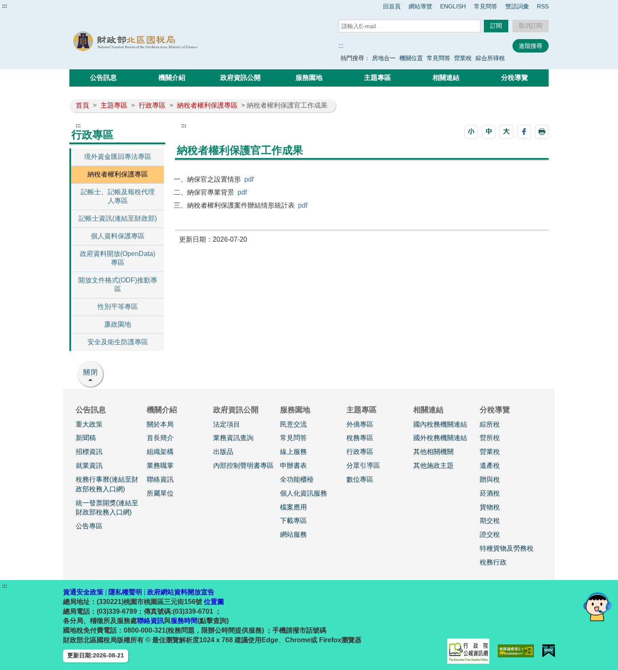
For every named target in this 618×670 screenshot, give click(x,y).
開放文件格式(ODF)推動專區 (117, 285)
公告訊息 (103, 77)
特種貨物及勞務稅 (506, 548)
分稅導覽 (514, 77)
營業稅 (463, 58)
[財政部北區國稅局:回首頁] (165, 41)
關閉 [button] (90, 372)
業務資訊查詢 (233, 437)
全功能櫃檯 (297, 479)
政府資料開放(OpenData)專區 (117, 258)
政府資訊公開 (240, 77)
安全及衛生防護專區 (117, 342)
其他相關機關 (433, 451)
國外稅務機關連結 (440, 437)
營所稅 (490, 437)
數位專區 (359, 479)
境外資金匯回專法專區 (117, 156)
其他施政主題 (433, 465)
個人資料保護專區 (118, 236)
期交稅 (490, 520)
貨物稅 (490, 507)
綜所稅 (490, 424)
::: (4, 6)
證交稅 (490, 534)
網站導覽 (420, 6)
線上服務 (293, 451)
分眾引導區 (363, 465)
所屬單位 (160, 493)
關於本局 (160, 424)
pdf (249, 179)
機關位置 (411, 58)
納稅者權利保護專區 (207, 105)
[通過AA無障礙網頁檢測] (516, 650)
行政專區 (152, 105)
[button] (471, 132)
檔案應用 (293, 507)
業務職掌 (160, 465)
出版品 (223, 451)
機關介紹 (171, 77)
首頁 (82, 105)
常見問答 (485, 6)
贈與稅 (490, 479)
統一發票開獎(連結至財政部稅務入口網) (107, 507)
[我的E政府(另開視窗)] (548, 650)
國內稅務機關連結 (440, 424)
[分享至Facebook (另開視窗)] (524, 132)
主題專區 (377, 77)
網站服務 (293, 534)
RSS (543, 6)
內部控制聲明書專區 (243, 465)
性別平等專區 (118, 306)
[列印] (542, 132)
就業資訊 (89, 465)
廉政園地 (117, 324)
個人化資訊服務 (303, 493)
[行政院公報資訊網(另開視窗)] (468, 651)
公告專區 (89, 526)
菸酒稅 (490, 493)
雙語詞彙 (517, 6)
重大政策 (89, 424)
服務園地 (309, 77)
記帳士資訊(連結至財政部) (118, 218)
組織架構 (160, 451)
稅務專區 (359, 437)
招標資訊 (89, 451)
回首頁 (392, 6)
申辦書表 (293, 465)
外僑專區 (359, 424)
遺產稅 (490, 465)
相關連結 (446, 77)
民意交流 (293, 424)
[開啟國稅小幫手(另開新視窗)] (597, 606)
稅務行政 (493, 562)
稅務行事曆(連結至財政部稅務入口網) (107, 484)
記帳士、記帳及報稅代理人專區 (118, 196)
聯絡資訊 (160, 479)
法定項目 (226, 424)
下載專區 (293, 520)
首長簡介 (160, 437)
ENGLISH (453, 6)
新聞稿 (86, 437)
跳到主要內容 (22, 6)
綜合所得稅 (490, 58)
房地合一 (384, 58)
